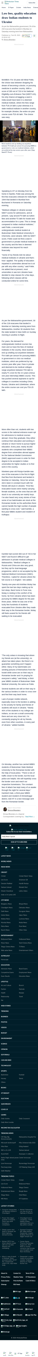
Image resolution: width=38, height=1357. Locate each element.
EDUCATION (5, 973)
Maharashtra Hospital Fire (27, 1145)
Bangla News (23, 1200)
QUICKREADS (6, 1112)
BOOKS (3, 1096)
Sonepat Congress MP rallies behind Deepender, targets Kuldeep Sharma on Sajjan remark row (26, 1241)
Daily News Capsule (8, 845)
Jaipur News (23, 923)
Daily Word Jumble (7, 1131)
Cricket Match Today (25, 884)
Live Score (4, 888)
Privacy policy (5, 1285)
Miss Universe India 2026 (27, 1151)
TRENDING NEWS (7, 1142)
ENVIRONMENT (6, 1047)
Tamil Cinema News (25, 951)
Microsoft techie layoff (8, 1151)
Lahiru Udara (23, 899)
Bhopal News (23, 912)
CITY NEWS (5, 909)
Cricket (18, 7)
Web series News (6, 959)
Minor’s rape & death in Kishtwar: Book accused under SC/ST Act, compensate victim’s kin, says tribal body (9, 1269)
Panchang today (6, 1176)
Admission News (6, 977)
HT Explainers (23, 1207)
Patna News (5, 935)
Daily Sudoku (5, 1127)
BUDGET (4, 1041)
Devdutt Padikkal (6, 892)
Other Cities (23, 938)
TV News (22, 955)
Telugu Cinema (23, 1196)
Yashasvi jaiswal (24, 1159)
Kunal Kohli (4, 1162)
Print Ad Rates (18, 1289)
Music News (5, 951)
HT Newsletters (31, 1285)
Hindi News (23, 1203)
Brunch (21, 994)
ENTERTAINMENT (7, 944)
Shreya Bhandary (9, 39)
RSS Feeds (16, 1293)
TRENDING (5, 1020)
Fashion (3, 997)
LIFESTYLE (4, 990)
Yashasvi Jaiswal (6, 896)
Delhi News (5, 920)
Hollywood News (24, 948)
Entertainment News (7, 1200)
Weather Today (18, 1285)
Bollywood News (6, 948)
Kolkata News (5, 927)
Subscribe (32, 3)
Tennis (21, 1087)
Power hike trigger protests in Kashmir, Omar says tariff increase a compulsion (8, 1230)
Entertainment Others (26, 959)
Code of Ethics (30, 1289)
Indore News (5, 923)
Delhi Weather (5, 1179)
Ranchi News (5, 938)
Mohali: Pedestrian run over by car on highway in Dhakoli (26, 1219)
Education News (24, 985)
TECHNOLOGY (6, 1074)
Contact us (17, 1282)
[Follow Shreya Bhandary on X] (18, 40)
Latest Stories (7, 1214)
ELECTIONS (5, 1107)
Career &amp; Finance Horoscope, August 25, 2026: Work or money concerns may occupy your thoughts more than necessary (27, 1255)
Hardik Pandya (23, 892)
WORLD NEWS (6, 870)
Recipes (21, 1001)
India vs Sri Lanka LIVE (8, 903)
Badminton (4, 1083)
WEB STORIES (6, 1014)
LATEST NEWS (6, 864)
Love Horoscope (6, 1172)
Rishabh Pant (23, 896)
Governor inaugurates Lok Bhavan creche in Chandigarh (9, 1219)
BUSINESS (4, 1025)
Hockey (3, 1087)
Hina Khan (4, 1155)
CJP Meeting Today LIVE (27, 1176)
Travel (21, 1005)
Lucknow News (24, 927)
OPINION (4, 1058)
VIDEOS (4, 1036)
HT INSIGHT (5, 1101)
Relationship (5, 1005)
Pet (2, 1009)
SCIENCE (4, 1052)
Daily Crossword (24, 1127)
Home (4, 7)
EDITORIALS (5, 1063)
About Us (4, 1282)
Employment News (25, 981)
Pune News (22, 935)
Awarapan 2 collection (26, 1162)
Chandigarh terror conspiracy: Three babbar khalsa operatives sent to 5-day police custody (27, 1230)
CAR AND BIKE (6, 1069)
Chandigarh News (7, 916)
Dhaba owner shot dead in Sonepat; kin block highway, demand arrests (9, 1240)
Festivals (21, 997)
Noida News (23, 931)
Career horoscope (25, 1166)
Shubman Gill (23, 888)
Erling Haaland (23, 1155)
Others (3, 1091)
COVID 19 (4, 1118)
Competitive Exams (7, 981)
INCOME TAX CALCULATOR (10, 1136)
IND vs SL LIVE (6, 1159)
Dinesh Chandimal (7, 899)
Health (3, 1001)
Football (21, 1083)
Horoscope (4, 968)
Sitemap (3, 1293)
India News (27, 7)
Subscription (5, 1289)
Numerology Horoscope (27, 1172)
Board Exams (23, 977)
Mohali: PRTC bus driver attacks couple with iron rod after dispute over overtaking (9, 1253)
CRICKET (4, 881)
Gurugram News (24, 920)
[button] (2, 2)
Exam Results (5, 985)
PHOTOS (4, 1030)
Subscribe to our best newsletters (19, 840)
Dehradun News (24, 916)
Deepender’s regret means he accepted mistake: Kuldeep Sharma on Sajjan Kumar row (26, 1268)
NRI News (4, 1207)
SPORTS (4, 1079)
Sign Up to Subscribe (19, 850)
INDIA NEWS (5, 875)
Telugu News (5, 1203)
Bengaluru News (6, 912)
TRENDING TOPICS (7, 1185)
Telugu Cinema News (8, 955)
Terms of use (30, 1282)
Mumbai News (6, 931)
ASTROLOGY (5, 964)
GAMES (3, 1123)
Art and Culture (6, 994)
